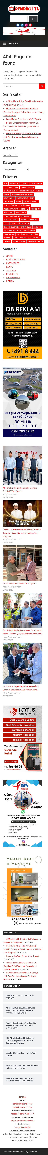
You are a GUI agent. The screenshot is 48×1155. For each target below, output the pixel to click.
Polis (6, 223)
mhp (32, 198)
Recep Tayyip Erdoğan (19, 223)
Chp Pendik (13, 187)
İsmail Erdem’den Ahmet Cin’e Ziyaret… (24, 119)
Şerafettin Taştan (35, 241)
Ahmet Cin (14, 184)
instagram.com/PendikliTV (22, 1120)
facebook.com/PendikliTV (22, 1114)
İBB (36, 234)
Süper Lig (24, 231)
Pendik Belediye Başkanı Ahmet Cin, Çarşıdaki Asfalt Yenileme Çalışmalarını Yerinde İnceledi (21, 126)
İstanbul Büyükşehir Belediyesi (27, 238)
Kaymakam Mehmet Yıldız (22, 194)
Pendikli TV (35, 209)
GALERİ (9, 256)
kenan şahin (9, 198)
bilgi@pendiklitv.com (22, 1107)
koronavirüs (22, 198)
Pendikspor (9, 213)
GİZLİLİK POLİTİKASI (15, 259)
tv (18, 234)
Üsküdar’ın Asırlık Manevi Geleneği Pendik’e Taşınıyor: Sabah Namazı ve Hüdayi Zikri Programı (23, 112)
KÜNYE (9, 267)
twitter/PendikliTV (22, 1127)
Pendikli (24, 209)
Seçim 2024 (38, 227)
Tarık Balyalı (9, 234)
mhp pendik (8, 202)
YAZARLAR (11, 270)
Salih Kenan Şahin (11, 227)
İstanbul (7, 238)
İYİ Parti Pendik (19, 241)
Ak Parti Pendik (35, 184)
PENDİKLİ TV (12, 274)
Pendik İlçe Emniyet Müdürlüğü (17, 216)
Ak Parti (23, 184)
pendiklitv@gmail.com (22, 1104)
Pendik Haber (24, 205)
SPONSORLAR (13, 277)
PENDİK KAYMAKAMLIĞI (29, 220)
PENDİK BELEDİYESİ (11, 220)
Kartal (7, 194)
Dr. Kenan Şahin (10, 191)
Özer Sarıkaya (27, 234)
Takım (32, 231)
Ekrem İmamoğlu (26, 191)
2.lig (5, 184)
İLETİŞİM (10, 281)
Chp (5, 187)
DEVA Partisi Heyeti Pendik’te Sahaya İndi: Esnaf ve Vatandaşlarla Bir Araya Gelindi (22, 137)
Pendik (18, 202)
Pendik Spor (21, 213)
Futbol (39, 191)
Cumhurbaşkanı (27, 187)
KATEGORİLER (12, 263)
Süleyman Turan (11, 231)
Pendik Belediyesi (31, 202)
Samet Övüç (26, 227)
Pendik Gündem (10, 205)
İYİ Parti (7, 241)
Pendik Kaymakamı (11, 209)
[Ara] (33, 19)
